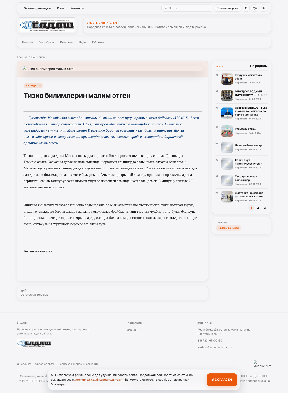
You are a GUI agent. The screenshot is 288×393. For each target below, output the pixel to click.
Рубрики (98, 42)
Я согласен (222, 379)
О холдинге (24, 363)
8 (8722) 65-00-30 (209, 340)
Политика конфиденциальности (78, 363)
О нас (61, 8)
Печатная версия (227, 8)
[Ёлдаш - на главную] (47, 25)
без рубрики (46, 42)
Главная (22, 57)
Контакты (77, 8)
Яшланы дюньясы (228, 227)
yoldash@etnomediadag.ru (214, 347)
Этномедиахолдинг (37, 8)
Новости (27, 42)
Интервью (66, 42)
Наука (82, 42)
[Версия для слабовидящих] (254, 8)
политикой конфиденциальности (98, 379)
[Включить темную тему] (246, 8)
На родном (38, 57)
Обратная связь (44, 363)
